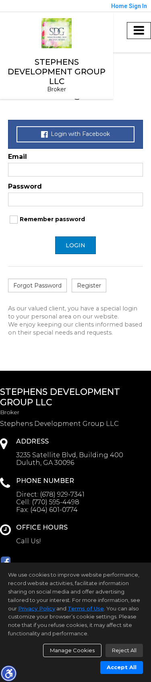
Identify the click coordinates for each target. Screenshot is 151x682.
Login (75, 245)
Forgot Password (37, 285)
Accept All (122, 667)
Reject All (124, 650)
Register (89, 285)
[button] (8, 673)
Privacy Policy (36, 608)
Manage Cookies (72, 650)
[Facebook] (5, 561)
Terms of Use (86, 608)
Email (17, 156)
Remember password (52, 219)
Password (25, 186)
